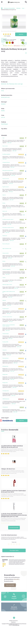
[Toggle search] (26, 2)
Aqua (3, 137)
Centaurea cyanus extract (7, 316)
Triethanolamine (5, 333)
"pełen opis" (9, 142)
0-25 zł (3, 117)
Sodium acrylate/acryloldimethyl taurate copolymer (8, 325)
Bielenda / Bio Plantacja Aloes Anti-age (12, 84)
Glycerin (4, 194)
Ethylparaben (5, 374)
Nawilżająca (4, 124)
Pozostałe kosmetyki (14, 527)
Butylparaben (5, 382)
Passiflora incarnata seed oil (7, 219)
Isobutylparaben (5, 390)
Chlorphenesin (5, 407)
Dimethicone (4, 235)
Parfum (3, 261)
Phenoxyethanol (5, 358)
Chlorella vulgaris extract (7, 284)
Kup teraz (21, 34)
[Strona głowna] (2, 8)
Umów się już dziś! (10, 585)
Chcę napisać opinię (14, 550)
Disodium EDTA (5, 341)
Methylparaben (5, 366)
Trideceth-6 (4, 350)
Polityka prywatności (13, 620)
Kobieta (3, 104)
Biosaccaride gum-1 (6, 243)
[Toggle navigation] (1, 2)
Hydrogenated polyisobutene (7, 170)
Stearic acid (4, 211)
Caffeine (3, 277)
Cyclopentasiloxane (6, 162)
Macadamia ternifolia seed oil (8, 227)
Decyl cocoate (5, 146)
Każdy (3, 110)
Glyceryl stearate (5, 178)
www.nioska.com (15, 625)
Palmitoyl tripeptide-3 (6, 269)
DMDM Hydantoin (5, 398)
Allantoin (4, 300)
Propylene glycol (5, 308)
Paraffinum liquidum (6, 154)
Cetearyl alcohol (5, 253)
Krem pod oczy (5, 97)
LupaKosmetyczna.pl (13, 623)
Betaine (3, 203)
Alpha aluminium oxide (6, 248)
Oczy (2, 90)
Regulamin (13, 622)
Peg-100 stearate (5, 186)
